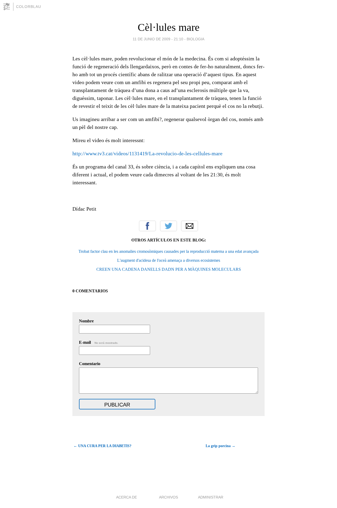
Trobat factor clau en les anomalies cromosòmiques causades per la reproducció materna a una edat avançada (168, 251)
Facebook (147, 226)
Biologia (195, 39)
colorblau (28, 6)
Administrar (210, 497)
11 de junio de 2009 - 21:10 (158, 39)
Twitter (168, 226)
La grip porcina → (220, 446)
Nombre (86, 321)
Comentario (89, 363)
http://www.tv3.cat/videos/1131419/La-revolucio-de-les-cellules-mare (147, 153)
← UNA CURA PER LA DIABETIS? (102, 446)
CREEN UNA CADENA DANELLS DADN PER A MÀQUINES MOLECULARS (168, 269)
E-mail (98, 342)
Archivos (168, 497)
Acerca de (126, 497)
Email (189, 226)
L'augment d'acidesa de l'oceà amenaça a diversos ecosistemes (168, 260)
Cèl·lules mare (169, 27)
